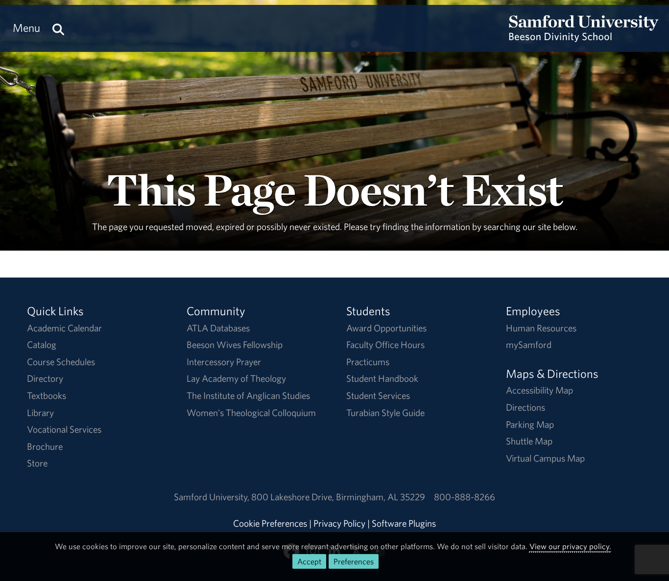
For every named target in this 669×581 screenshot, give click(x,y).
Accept (309, 561)
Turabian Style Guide (385, 412)
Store (37, 463)
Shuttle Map (529, 441)
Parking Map (530, 424)
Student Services (378, 395)
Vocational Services (64, 429)
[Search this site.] (58, 28)
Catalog (41, 344)
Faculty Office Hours (385, 344)
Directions (525, 407)
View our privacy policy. (570, 546)
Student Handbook (382, 378)
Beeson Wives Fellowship (235, 344)
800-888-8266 (464, 497)
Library (40, 412)
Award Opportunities (386, 328)
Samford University (212, 497)
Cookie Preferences (270, 523)
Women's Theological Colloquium (251, 412)
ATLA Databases (218, 328)
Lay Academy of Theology (236, 378)
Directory (45, 378)
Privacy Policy (339, 523)
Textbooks (46, 395)
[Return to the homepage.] (583, 37)
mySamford (528, 344)
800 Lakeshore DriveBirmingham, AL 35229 (338, 497)
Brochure (45, 446)
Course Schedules (61, 362)
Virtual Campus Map (545, 458)
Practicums (367, 362)
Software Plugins (404, 523)
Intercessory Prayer (224, 362)
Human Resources (541, 328)
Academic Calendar (64, 328)
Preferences (354, 561)
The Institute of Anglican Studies (248, 395)
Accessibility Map (539, 390)
